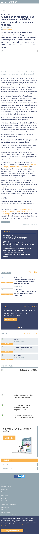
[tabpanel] (20, 315)
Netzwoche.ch (6, 507)
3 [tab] (21, 327)
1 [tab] (18, 327)
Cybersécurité (6, 222)
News (3, 11)
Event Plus (4, 501)
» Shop (5, 464)
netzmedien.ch (6, 512)
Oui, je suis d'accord (12, 531)
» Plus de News (32, 272)
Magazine (4, 489)
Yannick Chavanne (7, 29)
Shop (3, 492)
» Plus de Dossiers (31, 333)
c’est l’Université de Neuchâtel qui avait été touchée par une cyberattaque (16, 212)
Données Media (6, 486)
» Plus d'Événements (29, 306)
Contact (4, 498)
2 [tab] (19, 327)
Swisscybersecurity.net (8, 515)
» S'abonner (7, 460)
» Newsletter (8, 468)
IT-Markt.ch (5, 510)
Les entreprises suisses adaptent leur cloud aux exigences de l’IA (22, 408)
